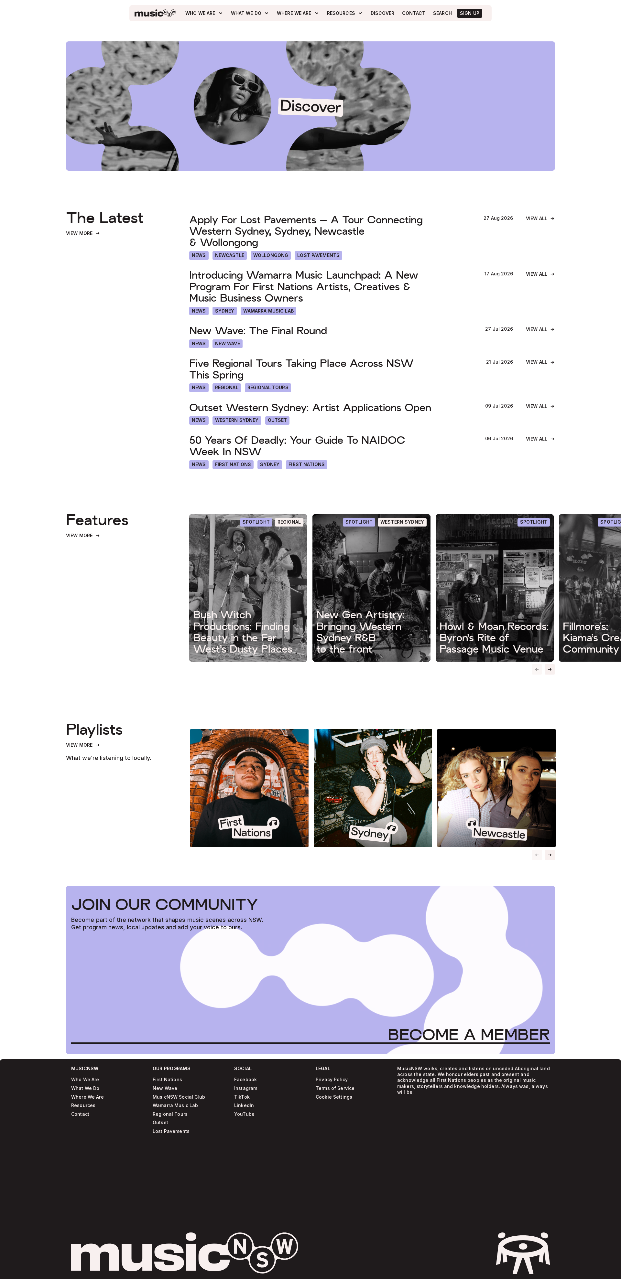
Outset (160, 1122)
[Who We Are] (204, 13)
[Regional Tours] (268, 387)
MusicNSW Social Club (179, 1097)
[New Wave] (227, 343)
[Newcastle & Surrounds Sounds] (496, 788)
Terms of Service (335, 1088)
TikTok (242, 1097)
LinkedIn (244, 1105)
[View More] (83, 233)
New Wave (165, 1088)
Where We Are (87, 1097)
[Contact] (413, 13)
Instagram (245, 1088)
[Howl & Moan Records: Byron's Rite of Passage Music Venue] (495, 588)
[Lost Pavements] (318, 255)
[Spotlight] (256, 522)
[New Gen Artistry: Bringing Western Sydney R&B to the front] (371, 588)
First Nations (167, 1080)
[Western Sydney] (236, 420)
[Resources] (344, 13)
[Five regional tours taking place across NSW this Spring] (331, 369)
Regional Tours (170, 1114)
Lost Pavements (171, 1131)
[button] (550, 669)
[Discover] (382, 13)
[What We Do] (250, 13)
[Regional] (226, 387)
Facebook (245, 1080)
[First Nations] (306, 464)
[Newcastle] (229, 255)
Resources (83, 1105)
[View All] (540, 218)
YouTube (244, 1114)
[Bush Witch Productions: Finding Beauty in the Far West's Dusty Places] (248, 588)
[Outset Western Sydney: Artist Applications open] (330, 407)
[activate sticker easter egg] (523, 1253)
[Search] (442, 13)
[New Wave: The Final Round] (330, 330)
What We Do (85, 1088)
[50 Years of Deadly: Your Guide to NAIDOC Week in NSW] (330, 445)
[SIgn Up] (469, 13)
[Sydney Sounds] (373, 788)
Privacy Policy (332, 1080)
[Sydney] (224, 311)
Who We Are (85, 1080)
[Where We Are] (298, 13)
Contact (80, 1114)
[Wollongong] (271, 255)
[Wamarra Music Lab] (268, 311)
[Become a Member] (469, 1034)
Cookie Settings (334, 1097)
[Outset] (277, 420)
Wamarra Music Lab (175, 1105)
